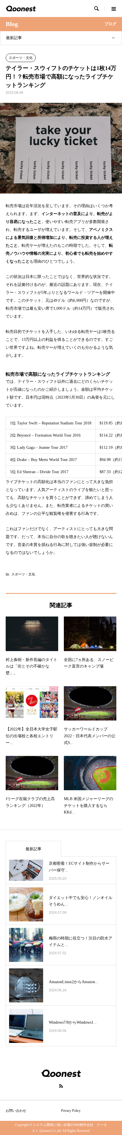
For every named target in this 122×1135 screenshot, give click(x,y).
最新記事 (14, 38)
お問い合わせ (16, 1111)
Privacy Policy (71, 1111)
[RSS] (61, 1086)
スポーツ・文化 (21, 58)
